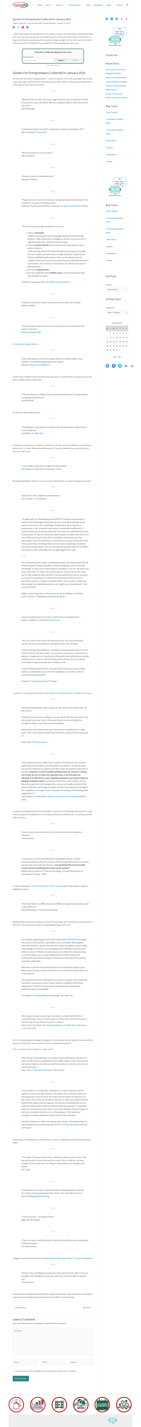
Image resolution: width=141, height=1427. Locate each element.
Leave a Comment (20, 23)
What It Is (39, 433)
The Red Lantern (39, 742)
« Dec (114, 357)
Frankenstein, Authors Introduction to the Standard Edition (60, 796)
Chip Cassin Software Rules (116, 77)
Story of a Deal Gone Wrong (75, 206)
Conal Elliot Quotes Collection (26, 344)
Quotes (31, 23)
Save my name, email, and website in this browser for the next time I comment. (46, 1371)
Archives (109, 285)
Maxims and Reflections (40, 365)
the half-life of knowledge (75, 939)
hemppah (35, 412)
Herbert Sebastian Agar (31, 332)
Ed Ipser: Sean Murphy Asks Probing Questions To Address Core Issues (64, 693)
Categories (110, 307)
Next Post (88, 1307)
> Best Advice (111, 140)
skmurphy (38, 23)
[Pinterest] (23, 27)
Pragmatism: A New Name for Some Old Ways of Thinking (58, 593)
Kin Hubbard (26, 469)
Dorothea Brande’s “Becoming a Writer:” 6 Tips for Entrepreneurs (67, 1258)
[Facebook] (14, 27)
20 (126, 342)
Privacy (57, 65)
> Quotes (109, 147)
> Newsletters (111, 154)
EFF (57, 1124)
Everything (41, 498)
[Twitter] (18, 27)
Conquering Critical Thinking (43, 681)
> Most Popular (111, 112)
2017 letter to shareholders (57, 282)
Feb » (120, 357)
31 (117, 350)
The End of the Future (43, 1070)
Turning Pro (41, 132)
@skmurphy (83, 34)
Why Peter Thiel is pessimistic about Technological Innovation (47, 1043)
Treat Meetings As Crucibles (116, 81)
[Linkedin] (27, 27)
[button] (51, 5)
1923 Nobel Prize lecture (49, 620)
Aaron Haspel (27, 498)
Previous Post (19, 1307)
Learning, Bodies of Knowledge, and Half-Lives (53, 995)
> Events (109, 161)
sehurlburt (45, 206)
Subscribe (112, 55)
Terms (52, 65)
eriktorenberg (43, 1196)
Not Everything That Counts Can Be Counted (50, 886)
